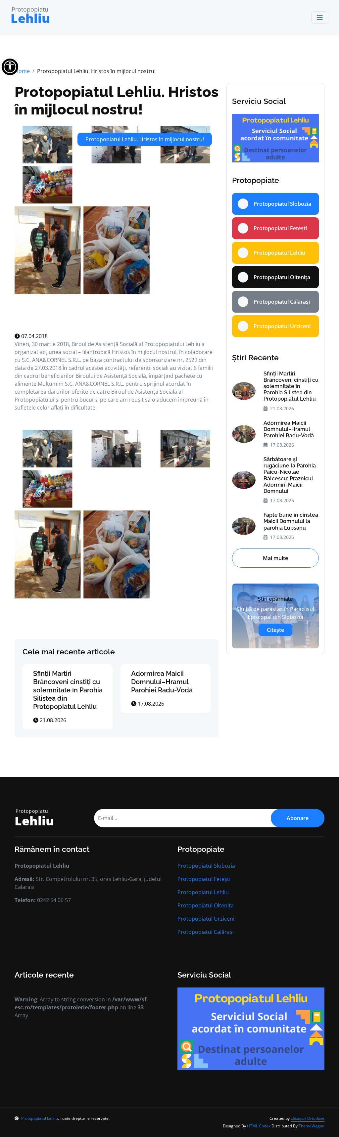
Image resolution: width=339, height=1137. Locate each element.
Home (22, 71)
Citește (275, 630)
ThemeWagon (311, 1126)
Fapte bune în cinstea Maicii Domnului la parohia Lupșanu (291, 521)
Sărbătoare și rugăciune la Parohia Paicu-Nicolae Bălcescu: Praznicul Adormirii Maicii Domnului (290, 475)
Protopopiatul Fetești (203, 879)
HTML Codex (258, 1126)
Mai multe (275, 558)
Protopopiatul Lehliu (203, 892)
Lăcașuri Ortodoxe (307, 1118)
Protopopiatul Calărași (205, 932)
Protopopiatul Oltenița (205, 905)
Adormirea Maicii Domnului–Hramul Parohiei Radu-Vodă (162, 682)
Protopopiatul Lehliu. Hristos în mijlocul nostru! (116, 100)
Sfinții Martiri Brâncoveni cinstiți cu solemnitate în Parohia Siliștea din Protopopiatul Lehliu (68, 690)
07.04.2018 (34, 336)
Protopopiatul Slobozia (206, 865)
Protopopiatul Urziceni (205, 918)
